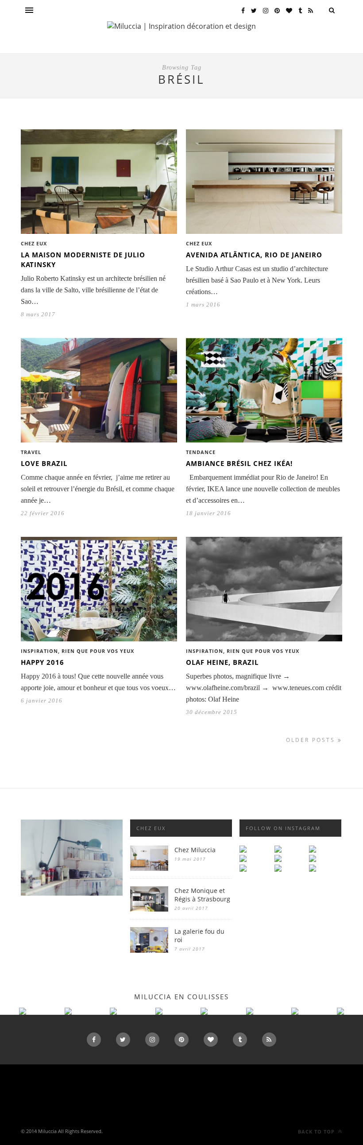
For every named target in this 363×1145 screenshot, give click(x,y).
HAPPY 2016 (42, 662)
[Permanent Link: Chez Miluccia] (149, 868)
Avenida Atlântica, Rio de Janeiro (254, 254)
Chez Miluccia (195, 850)
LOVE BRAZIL (44, 463)
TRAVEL (31, 452)
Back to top (317, 1131)
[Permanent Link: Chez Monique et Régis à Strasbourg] (149, 909)
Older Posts (312, 740)
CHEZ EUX (34, 243)
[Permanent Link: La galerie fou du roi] (149, 950)
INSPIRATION (39, 651)
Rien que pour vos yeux (98, 651)
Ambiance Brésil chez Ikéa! (239, 463)
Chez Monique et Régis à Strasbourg (202, 894)
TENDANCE (201, 452)
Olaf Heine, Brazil (222, 662)
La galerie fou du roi (199, 935)
